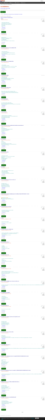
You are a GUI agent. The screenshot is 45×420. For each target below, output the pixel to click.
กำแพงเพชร (4, 135)
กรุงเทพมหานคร (4, 95)
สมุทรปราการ (4, 121)
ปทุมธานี (3, 57)
